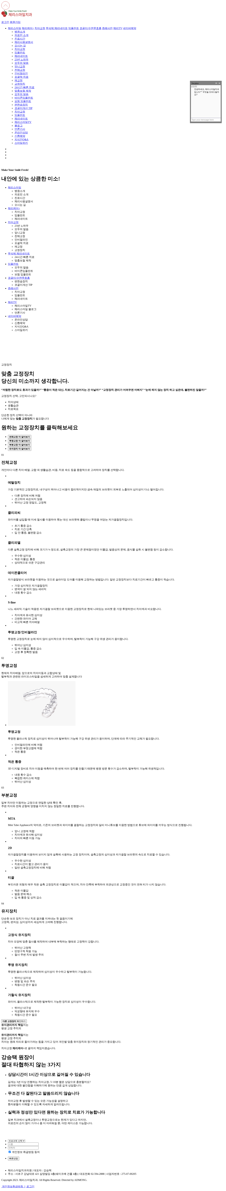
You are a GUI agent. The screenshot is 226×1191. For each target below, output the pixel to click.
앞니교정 (20, 66)
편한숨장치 (21, 104)
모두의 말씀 (21, 63)
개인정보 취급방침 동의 (26, 1152)
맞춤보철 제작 (23, 90)
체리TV (117, 28)
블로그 (19, 125)
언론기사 (20, 129)
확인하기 (14, 1021)
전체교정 (20, 70)
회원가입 (15, 22)
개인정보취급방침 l (13, 1186)
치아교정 (40, 28)
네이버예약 (129, 28)
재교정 (19, 80)
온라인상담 (21, 132)
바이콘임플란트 (24, 97)
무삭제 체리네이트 (57, 28)
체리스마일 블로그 (25, 309)
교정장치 (20, 83)
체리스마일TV (23, 122)
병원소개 (20, 31)
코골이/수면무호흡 (90, 28)
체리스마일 (14, 28)
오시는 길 (20, 45)
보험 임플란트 (23, 101)
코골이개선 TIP (23, 108)
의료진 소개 (21, 35)
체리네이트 (21, 56)
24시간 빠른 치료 (24, 87)
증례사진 (107, 28)
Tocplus (195, 83)
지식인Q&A (21, 139)
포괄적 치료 (21, 76)
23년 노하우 (21, 59)
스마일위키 (21, 143)
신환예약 (20, 136)
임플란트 (73, 28)
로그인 (5, 22)
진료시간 (20, 38)
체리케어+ (28, 28)
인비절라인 (21, 73)
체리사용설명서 (24, 42)
